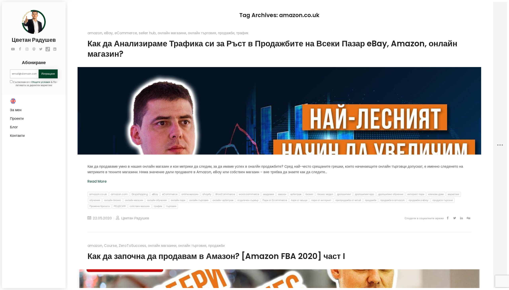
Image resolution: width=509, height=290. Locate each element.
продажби (226, 32)
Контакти (17, 135)
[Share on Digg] (468, 218)
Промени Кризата (99, 206)
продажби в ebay (418, 200)
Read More (97, 181)
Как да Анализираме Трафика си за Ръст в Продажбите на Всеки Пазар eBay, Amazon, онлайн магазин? (272, 48)
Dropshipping (140, 194)
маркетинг (453, 194)
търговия (171, 206)
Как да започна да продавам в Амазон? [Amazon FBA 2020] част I (216, 256)
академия (268, 194)
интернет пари (415, 194)
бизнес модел (325, 194)
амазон (282, 194)
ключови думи (436, 194)
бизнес (309, 194)
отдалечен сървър (247, 200)
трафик (242, 32)
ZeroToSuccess (132, 245)
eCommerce (126, 32)
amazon (94, 32)
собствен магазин (140, 206)
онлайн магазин (134, 200)
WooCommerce (225, 194)
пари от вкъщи (299, 200)
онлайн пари (178, 200)
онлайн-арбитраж (223, 200)
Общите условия (40, 82)
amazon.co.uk (98, 194)
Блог (14, 127)
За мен (15, 109)
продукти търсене (442, 200)
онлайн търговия (202, 32)
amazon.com (119, 194)
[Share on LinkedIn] (461, 218)
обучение (94, 200)
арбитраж (295, 194)
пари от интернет (321, 200)
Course (110, 245)
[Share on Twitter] (454, 218)
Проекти (17, 118)
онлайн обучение (157, 200)
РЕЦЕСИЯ (120, 206)
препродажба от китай (348, 200)
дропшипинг (344, 194)
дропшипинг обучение (390, 194)
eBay (108, 32)
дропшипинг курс (364, 194)
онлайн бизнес (112, 200)
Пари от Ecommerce (274, 200)
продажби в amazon (392, 200)
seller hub (147, 32)
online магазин (189, 194)
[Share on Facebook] (447, 218)
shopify (206, 194)
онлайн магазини (172, 32)
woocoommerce (249, 194)
